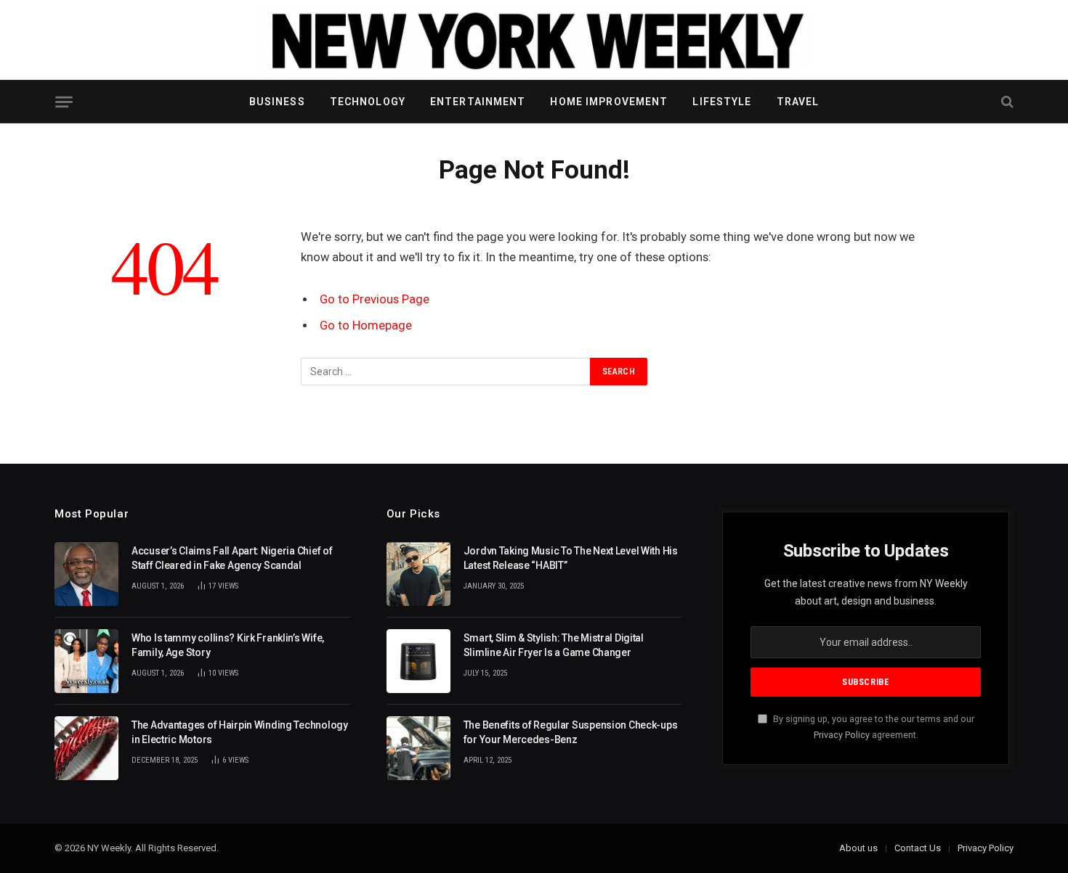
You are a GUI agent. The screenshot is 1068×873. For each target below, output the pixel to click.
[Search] (1006, 102)
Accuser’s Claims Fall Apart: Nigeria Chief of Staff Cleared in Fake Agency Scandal (232, 558)
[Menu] (63, 102)
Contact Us (917, 848)
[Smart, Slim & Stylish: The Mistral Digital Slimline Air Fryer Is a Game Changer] (418, 661)
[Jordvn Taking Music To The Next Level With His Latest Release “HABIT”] (418, 574)
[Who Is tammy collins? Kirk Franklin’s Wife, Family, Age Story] (86, 661)
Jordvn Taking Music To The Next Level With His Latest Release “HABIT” (571, 558)
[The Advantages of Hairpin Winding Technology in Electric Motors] (86, 748)
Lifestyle (721, 101)
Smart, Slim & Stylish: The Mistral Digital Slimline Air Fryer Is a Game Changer (554, 645)
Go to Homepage (366, 325)
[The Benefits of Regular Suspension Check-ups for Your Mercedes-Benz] (418, 748)
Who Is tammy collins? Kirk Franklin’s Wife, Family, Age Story (228, 645)
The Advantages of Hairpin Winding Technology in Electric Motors (240, 732)
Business (277, 101)
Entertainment (478, 101)
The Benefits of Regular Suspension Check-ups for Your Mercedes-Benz (571, 732)
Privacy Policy (842, 734)
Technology (367, 101)
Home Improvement (609, 101)
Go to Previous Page (374, 299)
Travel (798, 101)
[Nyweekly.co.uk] (534, 40)
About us (858, 848)
